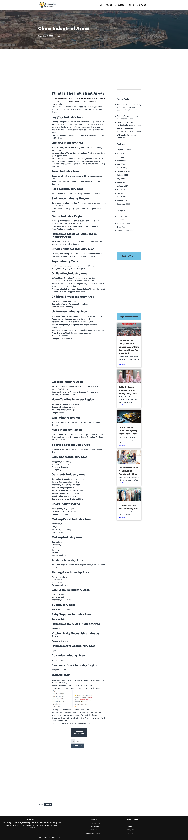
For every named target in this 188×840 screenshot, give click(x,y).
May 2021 (121, 189)
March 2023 (122, 168)
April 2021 (121, 193)
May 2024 (121, 157)
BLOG (131, 5)
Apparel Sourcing (94, 823)
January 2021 (122, 200)
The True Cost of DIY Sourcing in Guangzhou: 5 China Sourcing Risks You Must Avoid (129, 346)
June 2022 (121, 182)
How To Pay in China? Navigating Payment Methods (128, 430)
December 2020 (123, 204)
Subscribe (78, 745)
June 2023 (121, 164)
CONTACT (141, 5)
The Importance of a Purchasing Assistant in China (128, 470)
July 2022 (121, 179)
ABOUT (109, 5)
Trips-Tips (121, 227)
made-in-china (77, 688)
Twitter (129, 826)
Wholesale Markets (125, 231)
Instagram (130, 830)
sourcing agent (94, 107)
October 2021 (122, 186)
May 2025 (121, 153)
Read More (122, 364)
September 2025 (124, 150)
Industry (58, 36)
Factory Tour (122, 216)
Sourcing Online (123, 223)
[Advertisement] (94, 70)
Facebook (130, 823)
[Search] (148, 5)
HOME (99, 5)
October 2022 (122, 175)
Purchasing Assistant (94, 833)
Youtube (130, 833)
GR (59, 838)
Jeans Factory (94, 826)
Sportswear (94, 830)
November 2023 (123, 161)
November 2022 (123, 171)
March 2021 (122, 197)
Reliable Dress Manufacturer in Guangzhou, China (128, 390)
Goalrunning (42, 838)
